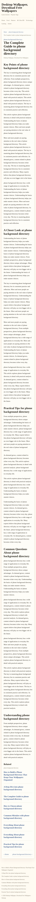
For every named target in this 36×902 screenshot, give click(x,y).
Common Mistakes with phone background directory (15, 882)
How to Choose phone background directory (13, 879)
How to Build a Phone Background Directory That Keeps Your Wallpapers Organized (18, 869)
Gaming (4, 23)
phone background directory (16, 32)
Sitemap (4, 898)
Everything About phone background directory (14, 885)
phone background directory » (22, 854)
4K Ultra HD (20, 20)
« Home (6, 854)
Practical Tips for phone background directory (14, 892)
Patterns (13, 20)
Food (8, 20)
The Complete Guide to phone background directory (15, 876)
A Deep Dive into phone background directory (14, 873)
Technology (29, 20)
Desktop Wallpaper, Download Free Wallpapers (15, 7)
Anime (10, 23)
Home (3, 20)
